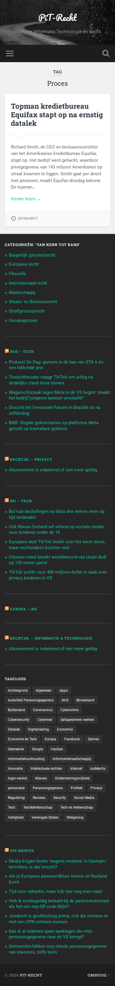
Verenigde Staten (45, 817)
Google (37, 749)
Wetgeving (75, 817)
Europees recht (24, 264)
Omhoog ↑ (99, 975)
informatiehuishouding (26, 759)
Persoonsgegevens (48, 788)
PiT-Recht (57, 17)
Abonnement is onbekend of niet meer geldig (53, 470)
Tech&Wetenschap (37, 807)
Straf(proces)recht (27, 311)
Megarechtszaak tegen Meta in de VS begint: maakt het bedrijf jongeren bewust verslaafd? (59, 395)
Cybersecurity (18, 720)
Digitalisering (38, 729)
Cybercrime (69, 710)
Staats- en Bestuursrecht (33, 301)
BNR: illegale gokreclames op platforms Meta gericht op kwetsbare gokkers (53, 425)
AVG (65, 700)
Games (93, 739)
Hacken (57, 749)
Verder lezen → (26, 199)
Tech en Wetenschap (76, 807)
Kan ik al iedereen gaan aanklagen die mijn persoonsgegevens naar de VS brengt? (50, 934)
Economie (65, 729)
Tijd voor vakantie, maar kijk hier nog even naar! (56, 891)
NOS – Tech (22, 351)
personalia (16, 788)
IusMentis (98, 769)
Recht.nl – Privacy (31, 459)
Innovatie (15, 769)
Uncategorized (23, 320)
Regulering (16, 798)
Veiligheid (16, 817)
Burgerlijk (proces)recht (32, 255)
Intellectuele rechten (46, 769)
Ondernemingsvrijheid (72, 778)
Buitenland (16, 710)
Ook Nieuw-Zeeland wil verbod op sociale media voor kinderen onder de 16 (56, 529)
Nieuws (41, 778)
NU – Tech (21, 500)
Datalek (14, 729)
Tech (11, 807)
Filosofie (17, 273)
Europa (50, 739)
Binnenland (85, 700)
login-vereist (17, 778)
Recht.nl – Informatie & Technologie (51, 638)
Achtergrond (18, 690)
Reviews (39, 798)
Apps (64, 690)
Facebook (72, 739)
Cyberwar (44, 720)
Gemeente (16, 749)
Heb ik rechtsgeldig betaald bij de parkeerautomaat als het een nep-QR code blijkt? (59, 903)
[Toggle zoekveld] (105, 53)
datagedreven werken (77, 720)
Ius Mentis (22, 850)
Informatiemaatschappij (71, 759)
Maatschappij (22, 292)
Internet (76, 769)
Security (59, 798)
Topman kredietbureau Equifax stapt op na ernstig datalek (57, 114)
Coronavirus (42, 710)
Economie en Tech (22, 739)
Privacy (96, 788)
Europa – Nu (23, 609)
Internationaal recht (28, 283)
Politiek (77, 788)
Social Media (84, 798)
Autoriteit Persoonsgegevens (31, 700)
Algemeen (44, 690)
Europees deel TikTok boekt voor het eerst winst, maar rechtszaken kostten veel (57, 544)
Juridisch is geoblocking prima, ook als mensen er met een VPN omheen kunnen (58, 918)
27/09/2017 (27, 218)
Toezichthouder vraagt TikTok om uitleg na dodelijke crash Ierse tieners (51, 380)
